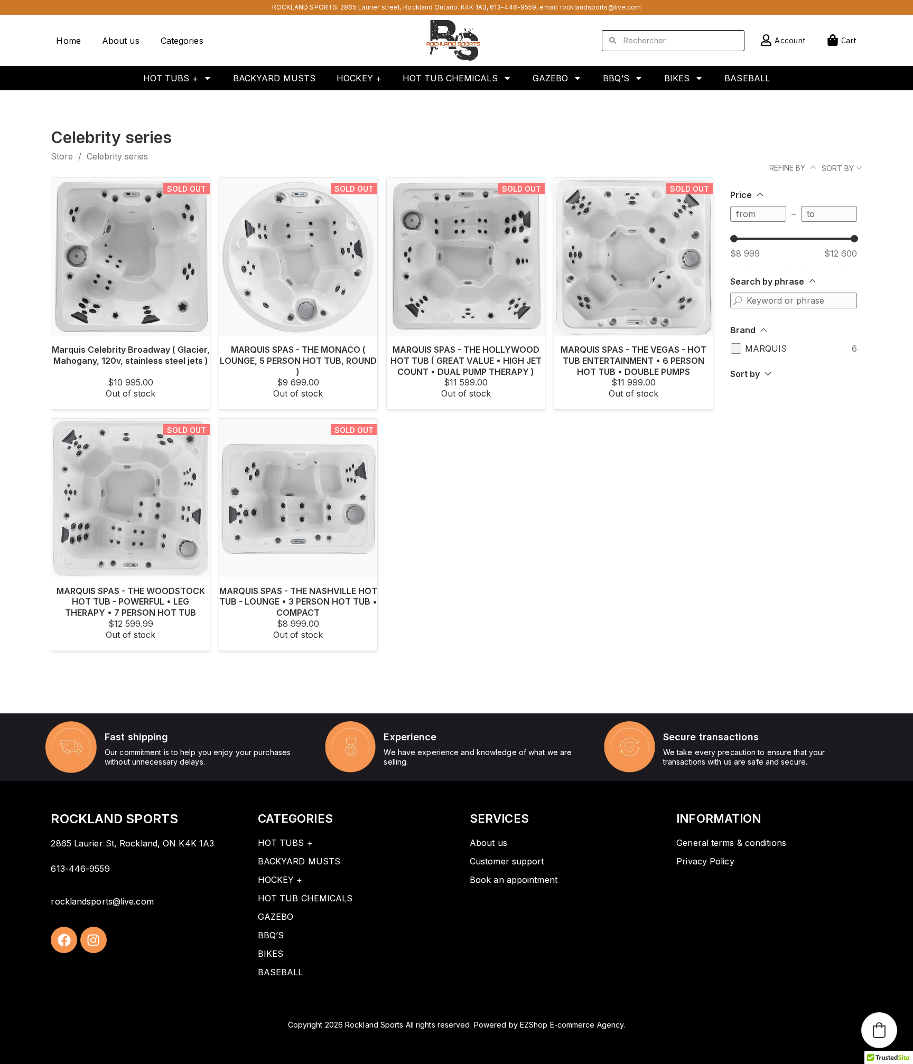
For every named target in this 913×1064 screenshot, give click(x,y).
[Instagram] (93, 940)
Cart (848, 40)
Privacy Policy (705, 861)
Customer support (507, 861)
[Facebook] (64, 940)
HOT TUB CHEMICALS (450, 78)
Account (790, 40)
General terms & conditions (731, 842)
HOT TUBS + (170, 78)
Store (62, 156)
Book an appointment (513, 879)
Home (68, 40)
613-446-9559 (513, 7)
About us (120, 40)
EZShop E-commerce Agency (571, 1024)
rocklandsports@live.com (600, 7)
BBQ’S (616, 78)
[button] (879, 1030)
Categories (182, 40)
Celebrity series (117, 156)
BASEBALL (747, 78)
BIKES (677, 78)
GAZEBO (551, 78)
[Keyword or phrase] (738, 300)
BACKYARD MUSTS (274, 78)
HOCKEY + (359, 78)
